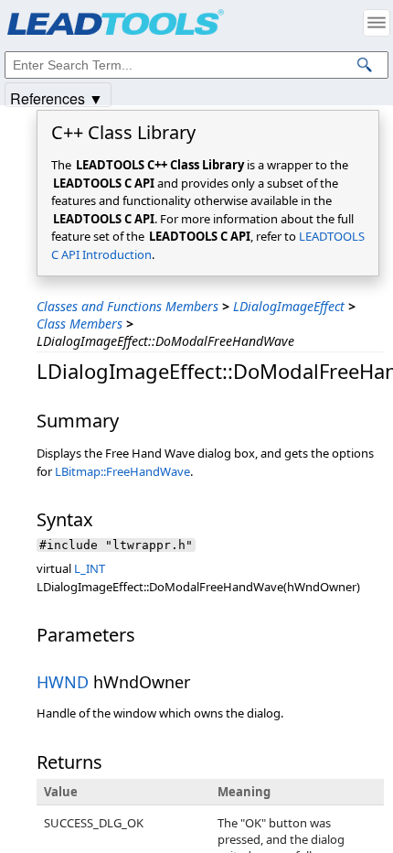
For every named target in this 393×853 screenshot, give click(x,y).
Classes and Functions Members (127, 306)
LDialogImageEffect (289, 306)
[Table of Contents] (376, 23)
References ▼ (56, 97)
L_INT (89, 568)
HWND (63, 682)
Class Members (79, 323)
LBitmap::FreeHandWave (122, 471)
